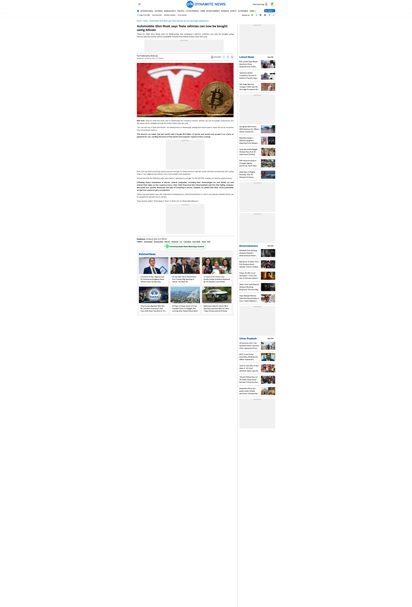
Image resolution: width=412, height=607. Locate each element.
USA (208, 241)
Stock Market (182, 15)
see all (270, 57)
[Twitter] (232, 57)
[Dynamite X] (256, 15)
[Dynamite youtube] (265, 15)
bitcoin (167, 241)
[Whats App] (223, 57)
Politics (180, 11)
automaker (148, 241)
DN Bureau (154, 56)
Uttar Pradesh (192, 11)
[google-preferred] (216, 57)
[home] (138, 11)
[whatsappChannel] (272, 4)
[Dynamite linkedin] (260, 15)
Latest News (246, 57)
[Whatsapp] (167, 246)
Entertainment (213, 11)
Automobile (243, 11)
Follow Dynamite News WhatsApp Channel (186, 246)
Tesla (204, 241)
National (159, 11)
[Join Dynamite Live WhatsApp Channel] (252, 15)
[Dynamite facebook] (269, 15)
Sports (233, 11)
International (147, 11)
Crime (202, 11)
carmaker (187, 241)
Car (181, 241)
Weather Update (169, 15)
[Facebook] (227, 57)
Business (225, 11)
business (175, 241)
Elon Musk (196, 241)
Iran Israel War (157, 15)
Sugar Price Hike (144, 15)
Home (139, 20)
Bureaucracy (170, 11)
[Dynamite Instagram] (273, 15)
